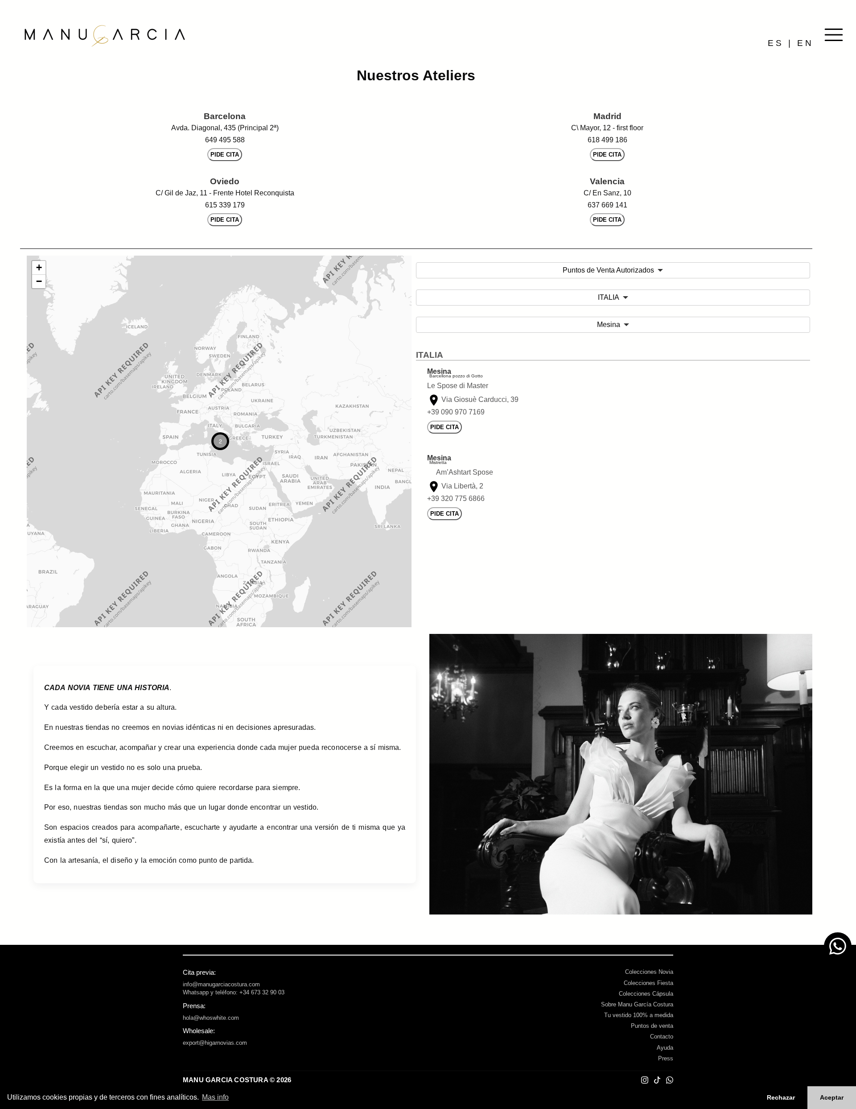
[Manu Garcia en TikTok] (657, 1080)
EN (805, 43)
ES (776, 43)
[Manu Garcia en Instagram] (644, 1080)
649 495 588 (225, 140)
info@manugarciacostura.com (221, 984)
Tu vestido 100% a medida (638, 1015)
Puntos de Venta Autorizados (608, 270)
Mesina (608, 324)
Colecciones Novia (649, 971)
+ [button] (39, 267)
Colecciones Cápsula (646, 993)
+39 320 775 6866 (456, 498)
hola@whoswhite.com (211, 1017)
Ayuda (665, 1047)
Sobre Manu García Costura (637, 1004)
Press (665, 1058)
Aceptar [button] (832, 1097)
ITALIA (608, 297)
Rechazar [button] (781, 1097)
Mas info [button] (215, 1097)
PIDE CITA (224, 154)
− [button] (39, 281)
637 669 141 (607, 205)
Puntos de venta (652, 1025)
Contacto (661, 1036)
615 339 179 (225, 205)
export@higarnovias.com (215, 1042)
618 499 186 (607, 140)
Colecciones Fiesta (648, 983)
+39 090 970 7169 (456, 412)
